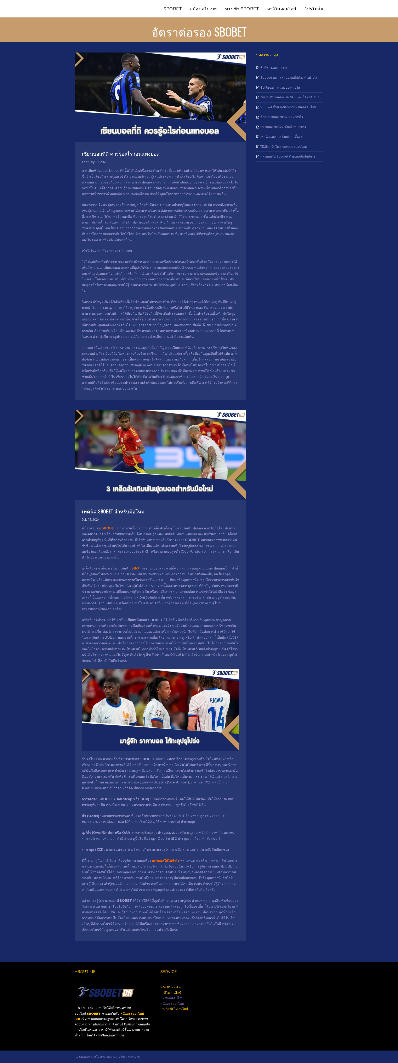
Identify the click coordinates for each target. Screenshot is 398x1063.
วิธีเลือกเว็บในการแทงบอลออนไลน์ (283, 147)
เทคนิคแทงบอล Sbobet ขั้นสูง (281, 137)
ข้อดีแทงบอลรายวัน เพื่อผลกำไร (281, 117)
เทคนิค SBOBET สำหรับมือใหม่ (113, 511)
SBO (135, 568)
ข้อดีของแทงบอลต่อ (273, 68)
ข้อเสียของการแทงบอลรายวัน (280, 87)
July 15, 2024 (91, 520)
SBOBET (109, 528)
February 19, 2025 (94, 162)
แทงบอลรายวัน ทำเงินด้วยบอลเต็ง (283, 127)
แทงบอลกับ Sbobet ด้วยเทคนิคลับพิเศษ (287, 156)
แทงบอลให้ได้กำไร (165, 861)
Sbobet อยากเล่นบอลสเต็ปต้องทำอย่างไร (288, 77)
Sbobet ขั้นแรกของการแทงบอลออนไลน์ (288, 107)
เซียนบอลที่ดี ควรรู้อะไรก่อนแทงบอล (121, 153)
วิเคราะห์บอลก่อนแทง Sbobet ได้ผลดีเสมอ (289, 97)
